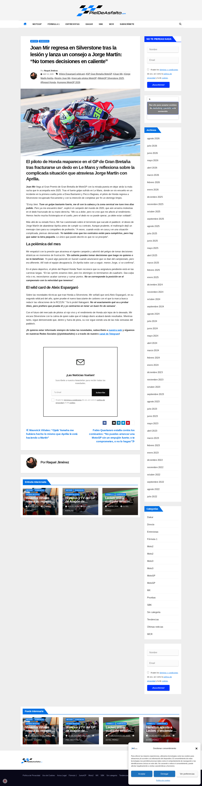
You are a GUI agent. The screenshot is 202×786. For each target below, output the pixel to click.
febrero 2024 (153, 358)
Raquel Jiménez (51, 70)
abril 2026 (152, 168)
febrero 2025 (153, 270)
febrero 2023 (153, 445)
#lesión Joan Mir (62, 78)
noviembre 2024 (155, 292)
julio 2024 (152, 321)
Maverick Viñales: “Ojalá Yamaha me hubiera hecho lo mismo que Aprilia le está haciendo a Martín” (52, 434)
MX (148, 590)
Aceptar (141, 774)
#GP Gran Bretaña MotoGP (99, 74)
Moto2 (150, 546)
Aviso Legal (62, 775)
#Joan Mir (118, 74)
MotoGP (37, 24)
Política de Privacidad (31, 775)
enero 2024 (153, 365)
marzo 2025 (153, 263)
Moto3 (150, 561)
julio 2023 (152, 409)
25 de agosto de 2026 (39, 736)
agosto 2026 (153, 138)
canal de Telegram (109, 334)
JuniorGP (82, 775)
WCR (111, 24)
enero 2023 (153, 453)
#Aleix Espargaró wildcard (72, 74)
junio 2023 (152, 416)
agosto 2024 (153, 314)
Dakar (89, 24)
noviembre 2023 (155, 379)
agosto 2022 (153, 489)
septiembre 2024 (155, 306)
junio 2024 (152, 328)
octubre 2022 (153, 474)
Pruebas (151, 597)
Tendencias (44, 41)
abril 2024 (152, 343)
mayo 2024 (152, 336)
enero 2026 (153, 189)
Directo (150, 524)
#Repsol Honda (48, 82)
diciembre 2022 (155, 460)
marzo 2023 (153, 438)
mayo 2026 (152, 160)
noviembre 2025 (155, 204)
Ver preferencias (187, 774)
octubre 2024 (153, 299)
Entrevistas (73, 24)
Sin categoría (154, 612)
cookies (72, 402)
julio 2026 (152, 146)
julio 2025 (152, 233)
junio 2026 (152, 153)
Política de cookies (163, 780)
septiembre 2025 (155, 219)
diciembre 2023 (155, 372)
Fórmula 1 (54, 24)
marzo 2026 (153, 175)
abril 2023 (152, 431)
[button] (196, 748)
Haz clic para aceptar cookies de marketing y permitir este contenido (163, 108)
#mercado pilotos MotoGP (83, 78)
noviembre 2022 (155, 467)
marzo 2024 (153, 350)
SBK (101, 24)
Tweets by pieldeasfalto (163, 108)
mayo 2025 (152, 248)
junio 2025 (152, 241)
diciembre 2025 (155, 197)
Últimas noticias (32, 494)
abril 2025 (152, 255)
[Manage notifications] (5, 781)
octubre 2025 (153, 211)
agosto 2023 (153, 401)
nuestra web (115, 330)
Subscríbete (127, 24)
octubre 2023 (153, 387)
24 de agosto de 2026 (119, 736)
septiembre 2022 (155, 482)
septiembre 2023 (155, 394)
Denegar (164, 774)
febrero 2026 (153, 182)
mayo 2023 (152, 423)
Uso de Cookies (48, 775)
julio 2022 (152, 496)
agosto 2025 (153, 226)
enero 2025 (153, 277)
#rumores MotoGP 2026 (68, 82)
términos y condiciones (73, 400)
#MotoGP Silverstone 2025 (111, 78)
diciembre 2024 (155, 284)
